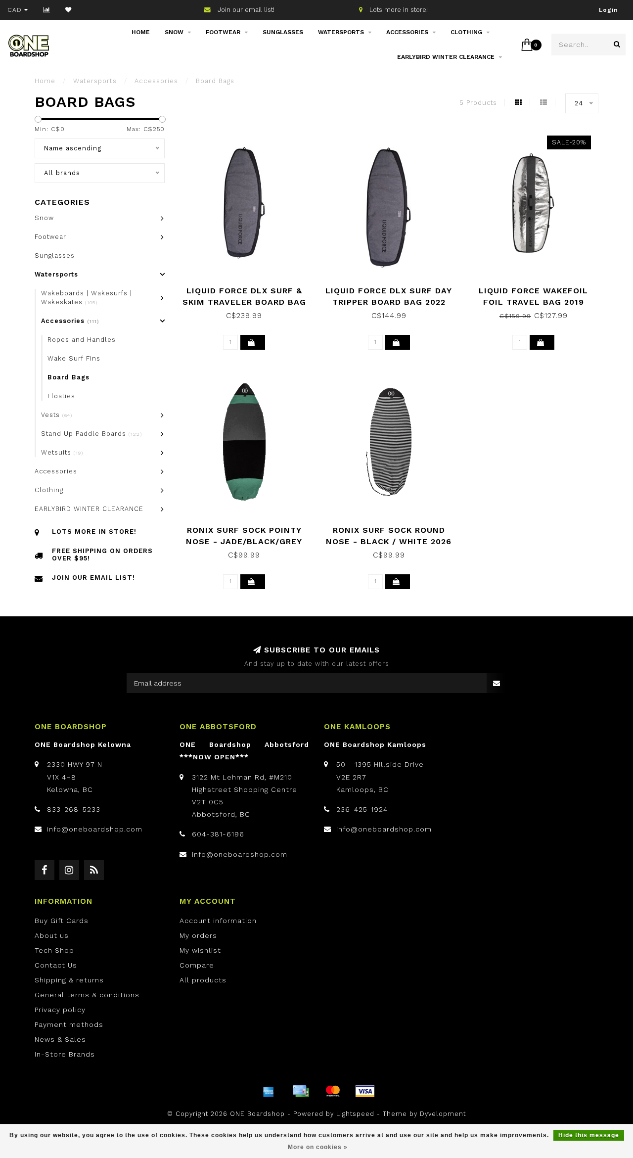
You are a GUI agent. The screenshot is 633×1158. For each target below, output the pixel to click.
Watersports (341, 32)
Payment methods (69, 1024)
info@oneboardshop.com (94, 829)
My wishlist (200, 950)
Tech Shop (54, 950)
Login (608, 9)
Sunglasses (283, 32)
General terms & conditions (87, 995)
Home (141, 32)
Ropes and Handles (81, 339)
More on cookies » (318, 1147)
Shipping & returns (69, 980)
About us (52, 935)
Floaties (61, 396)
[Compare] (46, 9)
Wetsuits (62, 452)
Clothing (466, 32)
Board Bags (68, 377)
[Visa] (365, 1091)
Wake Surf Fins (73, 358)
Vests (56, 414)
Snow (174, 32)
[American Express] (268, 1091)
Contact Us (56, 965)
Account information (218, 921)
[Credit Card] (300, 1091)
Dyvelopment (443, 1113)
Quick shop (249, 287)
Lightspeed (355, 1113)
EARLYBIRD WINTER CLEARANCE (446, 56)
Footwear (223, 32)
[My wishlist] (68, 9)
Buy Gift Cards (62, 921)
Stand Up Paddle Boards (91, 433)
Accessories (407, 32)
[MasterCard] (332, 1091)
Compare (197, 965)
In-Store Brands (65, 1054)
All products (203, 980)
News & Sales (60, 1039)
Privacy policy (60, 1010)
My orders (198, 935)
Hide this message (588, 1135)
